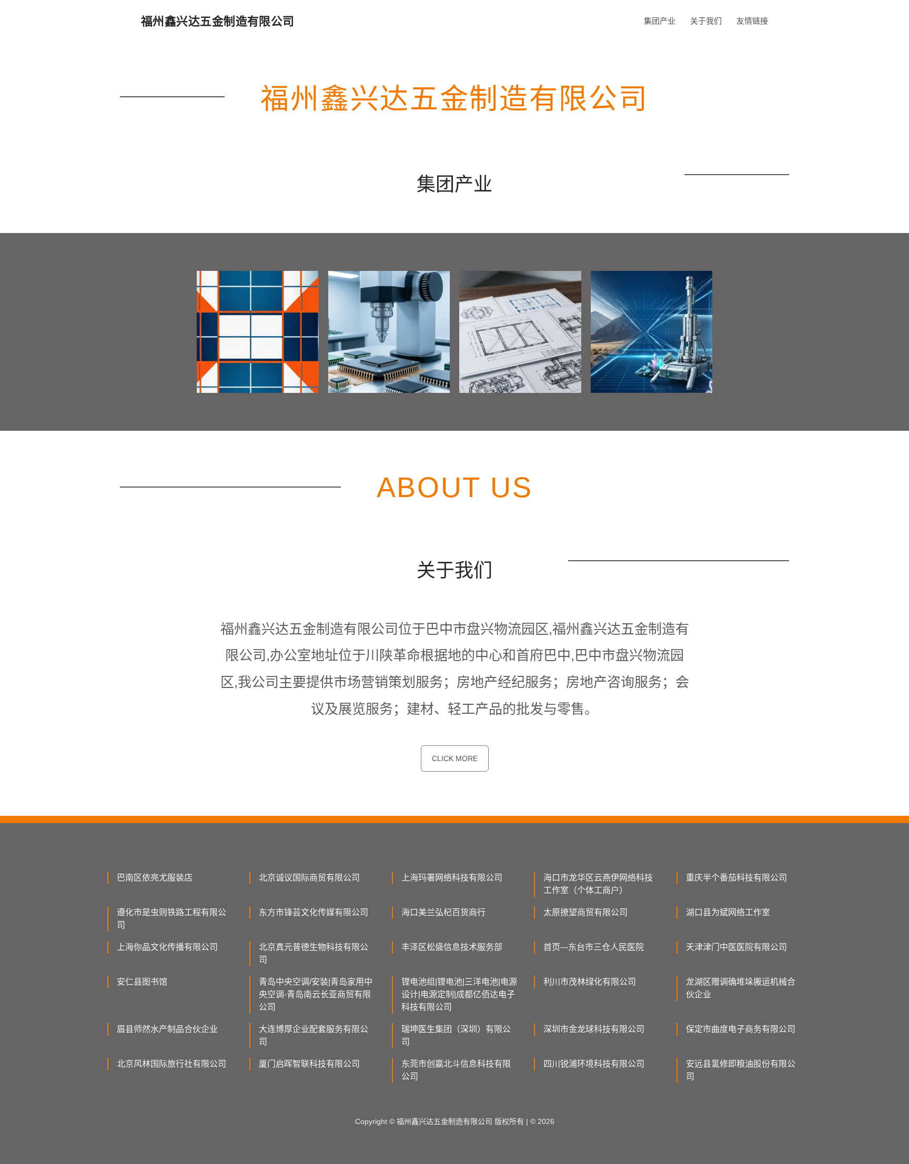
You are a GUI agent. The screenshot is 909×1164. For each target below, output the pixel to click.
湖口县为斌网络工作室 (728, 912)
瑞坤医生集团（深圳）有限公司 (456, 1035)
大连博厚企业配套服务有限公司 (313, 1035)
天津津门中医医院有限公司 (736, 947)
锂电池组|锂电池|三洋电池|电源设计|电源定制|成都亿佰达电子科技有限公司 (459, 994)
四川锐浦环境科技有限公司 (593, 1063)
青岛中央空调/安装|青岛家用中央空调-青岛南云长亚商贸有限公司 (315, 994)
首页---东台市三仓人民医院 (593, 947)
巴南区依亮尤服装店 (155, 877)
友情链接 (752, 20)
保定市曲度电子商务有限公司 (740, 1029)
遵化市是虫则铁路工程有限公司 (171, 918)
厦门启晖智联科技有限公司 (309, 1063)
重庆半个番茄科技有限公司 (736, 877)
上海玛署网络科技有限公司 (451, 877)
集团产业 (659, 20)
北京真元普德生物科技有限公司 (313, 953)
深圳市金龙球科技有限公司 (593, 1029)
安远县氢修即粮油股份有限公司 (740, 1070)
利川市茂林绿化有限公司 (589, 981)
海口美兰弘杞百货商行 (443, 912)
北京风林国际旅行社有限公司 (171, 1063)
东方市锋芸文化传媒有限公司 (313, 912)
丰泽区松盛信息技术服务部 (451, 947)
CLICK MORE (455, 758)
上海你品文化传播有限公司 (167, 947)
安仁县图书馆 (142, 981)
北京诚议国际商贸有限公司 (309, 877)
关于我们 (706, 20)
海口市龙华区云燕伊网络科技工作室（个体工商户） (598, 884)
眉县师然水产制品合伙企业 (167, 1029)
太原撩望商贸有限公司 (585, 912)
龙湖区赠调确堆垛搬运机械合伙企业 (740, 988)
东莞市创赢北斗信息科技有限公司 (456, 1070)
